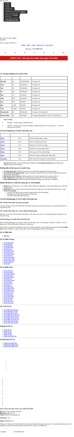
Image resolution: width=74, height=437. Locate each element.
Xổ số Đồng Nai (8, 287)
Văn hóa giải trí (11, 20)
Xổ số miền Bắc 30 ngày (11, 311)
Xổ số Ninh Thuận (9, 254)
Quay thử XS (49, 45)
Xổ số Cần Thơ (8, 283)
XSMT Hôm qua (8, 380)
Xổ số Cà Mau (8, 282)
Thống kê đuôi (8, 334)
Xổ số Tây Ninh (8, 298)
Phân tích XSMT (8, 404)
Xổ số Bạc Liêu (8, 275)
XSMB (23, 45)
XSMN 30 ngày (8, 386)
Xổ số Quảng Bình (9, 257)
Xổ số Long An (8, 293)
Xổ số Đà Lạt (7, 285)
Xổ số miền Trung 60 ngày (11, 318)
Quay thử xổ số (8, 394)
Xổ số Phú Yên (8, 255)
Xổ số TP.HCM (8, 270)
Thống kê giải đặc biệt (10, 336)
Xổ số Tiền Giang (9, 296)
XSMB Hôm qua (8, 378)
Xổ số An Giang (8, 272)
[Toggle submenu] (73, 3)
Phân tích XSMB (8, 402)
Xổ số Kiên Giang (9, 291)
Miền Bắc (6, 236)
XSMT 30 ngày (8, 385)
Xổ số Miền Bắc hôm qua (11, 310)
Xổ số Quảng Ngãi (9, 259)
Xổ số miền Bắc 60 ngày (11, 313)
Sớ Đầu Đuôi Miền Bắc (10, 343)
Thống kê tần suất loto (10, 393)
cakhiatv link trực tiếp (6, 434)
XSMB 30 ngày (8, 383)
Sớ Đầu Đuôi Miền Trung (11, 344)
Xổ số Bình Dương (9, 274)
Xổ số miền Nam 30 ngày (11, 321)
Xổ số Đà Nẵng (8, 246)
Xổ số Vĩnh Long (9, 301)
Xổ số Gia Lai (8, 249)
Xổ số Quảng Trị (8, 262)
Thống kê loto (8, 329)
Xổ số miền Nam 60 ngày (11, 322)
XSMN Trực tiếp (12, 367)
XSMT (28, 45)
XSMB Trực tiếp (12, 366)
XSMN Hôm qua (9, 381)
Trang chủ (28, 49)
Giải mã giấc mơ (8, 399)
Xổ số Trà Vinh (8, 299)
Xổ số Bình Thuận (9, 280)
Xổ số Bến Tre (8, 278)
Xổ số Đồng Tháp (9, 288)
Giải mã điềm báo (9, 400)
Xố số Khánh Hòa (9, 251)
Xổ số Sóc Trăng (8, 295)
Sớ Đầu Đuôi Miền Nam (11, 346)
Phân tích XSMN (9, 405)
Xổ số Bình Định (8, 242)
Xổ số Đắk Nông (8, 247)
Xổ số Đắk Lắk (8, 244)
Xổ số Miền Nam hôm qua (11, 319)
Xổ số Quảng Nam (9, 260)
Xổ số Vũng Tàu (8, 303)
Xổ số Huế (7, 263)
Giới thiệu (3, 428)
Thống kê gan (8, 331)
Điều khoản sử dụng (12, 428)
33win (14, 434)
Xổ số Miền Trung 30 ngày (11, 316)
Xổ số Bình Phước (9, 277)
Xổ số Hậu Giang (9, 290)
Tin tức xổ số (7, 397)
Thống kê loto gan (9, 389)
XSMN (33, 45)
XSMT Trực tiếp (12, 369)
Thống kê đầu (8, 333)
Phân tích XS (40, 45)
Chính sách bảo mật (25, 428)
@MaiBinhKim (15, 418)
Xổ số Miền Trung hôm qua (11, 314)
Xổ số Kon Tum (8, 252)
